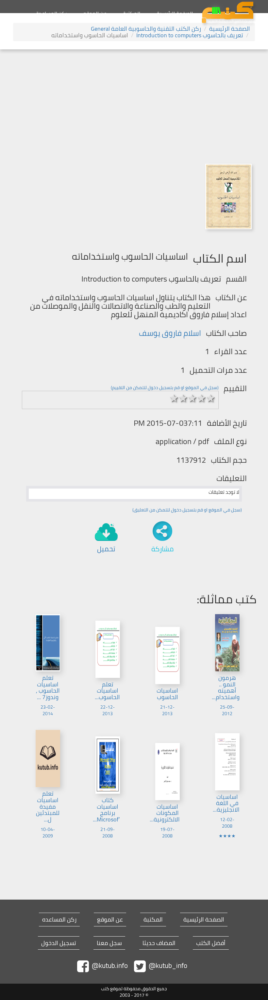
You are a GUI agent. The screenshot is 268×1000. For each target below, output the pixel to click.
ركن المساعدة (51, 13)
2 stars (183, 398)
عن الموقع (95, 13)
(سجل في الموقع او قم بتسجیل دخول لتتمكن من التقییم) (165, 387)
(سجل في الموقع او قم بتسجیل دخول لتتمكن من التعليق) (187, 510)
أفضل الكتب (211, 943)
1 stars (174, 398)
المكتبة (131, 13)
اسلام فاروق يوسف (170, 333)
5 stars (210, 398)
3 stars (192, 398)
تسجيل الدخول (58, 943)
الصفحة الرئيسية (175, 13)
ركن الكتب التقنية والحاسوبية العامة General (146, 28)
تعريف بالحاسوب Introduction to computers (189, 35)
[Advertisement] (134, 98)
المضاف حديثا (159, 943)
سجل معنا (109, 943)
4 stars (201, 398)
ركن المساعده (59, 919)
